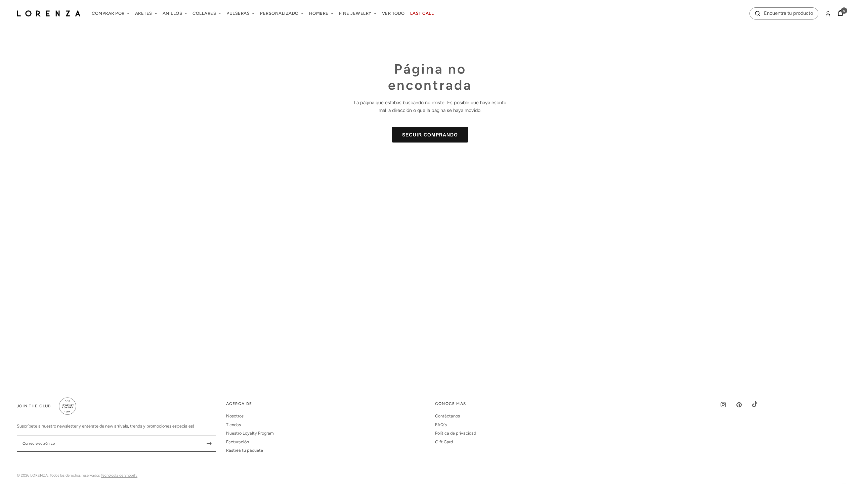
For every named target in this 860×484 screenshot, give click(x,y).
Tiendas (233, 424)
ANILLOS (172, 13)
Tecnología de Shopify (119, 475)
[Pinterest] (743, 405)
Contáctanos (447, 415)
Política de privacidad (455, 433)
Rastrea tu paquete (244, 450)
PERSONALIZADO (279, 13)
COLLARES (204, 13)
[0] (838, 13)
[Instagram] (728, 404)
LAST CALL (422, 13)
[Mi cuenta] (828, 13)
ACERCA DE (239, 404)
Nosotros (235, 415)
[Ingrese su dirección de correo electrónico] (209, 444)
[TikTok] (759, 404)
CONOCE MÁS (450, 404)
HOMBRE (319, 13)
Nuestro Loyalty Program (250, 433)
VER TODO (393, 13)
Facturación (237, 441)
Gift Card (444, 441)
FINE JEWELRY (355, 13)
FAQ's (441, 424)
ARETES (143, 13)
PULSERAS (238, 13)
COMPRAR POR (108, 13)
